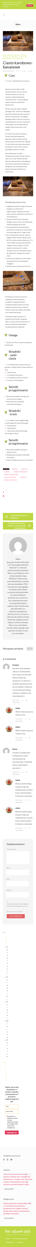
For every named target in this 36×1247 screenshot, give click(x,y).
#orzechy (23, 477)
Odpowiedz (16, 702)
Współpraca (10, 1242)
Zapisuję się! (11, 1132)
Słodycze (23, 57)
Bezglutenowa (20, 55)
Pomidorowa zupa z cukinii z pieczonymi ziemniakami (17, 525)
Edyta (4, 71)
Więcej (30, 3)
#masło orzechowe (11, 474)
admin (17, 708)
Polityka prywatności (19, 1238)
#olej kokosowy (10, 477)
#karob (7, 471)
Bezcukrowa (8, 55)
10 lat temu (15, 700)
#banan (14, 469)
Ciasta (5, 57)
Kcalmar (15, 665)
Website (9, 890)
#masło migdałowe (20, 471)
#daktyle (25, 469)
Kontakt (20, 1242)
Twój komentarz (11, 849)
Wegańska (7, 58)
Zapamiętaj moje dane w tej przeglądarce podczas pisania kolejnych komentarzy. (18, 905)
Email (8, 879)
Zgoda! (30, 5)
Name (8, 868)
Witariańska (17, 58)
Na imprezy (13, 57)
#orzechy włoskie (10, 480)
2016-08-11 (10, 71)
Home (8, 1238)
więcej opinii (9, 1189)
